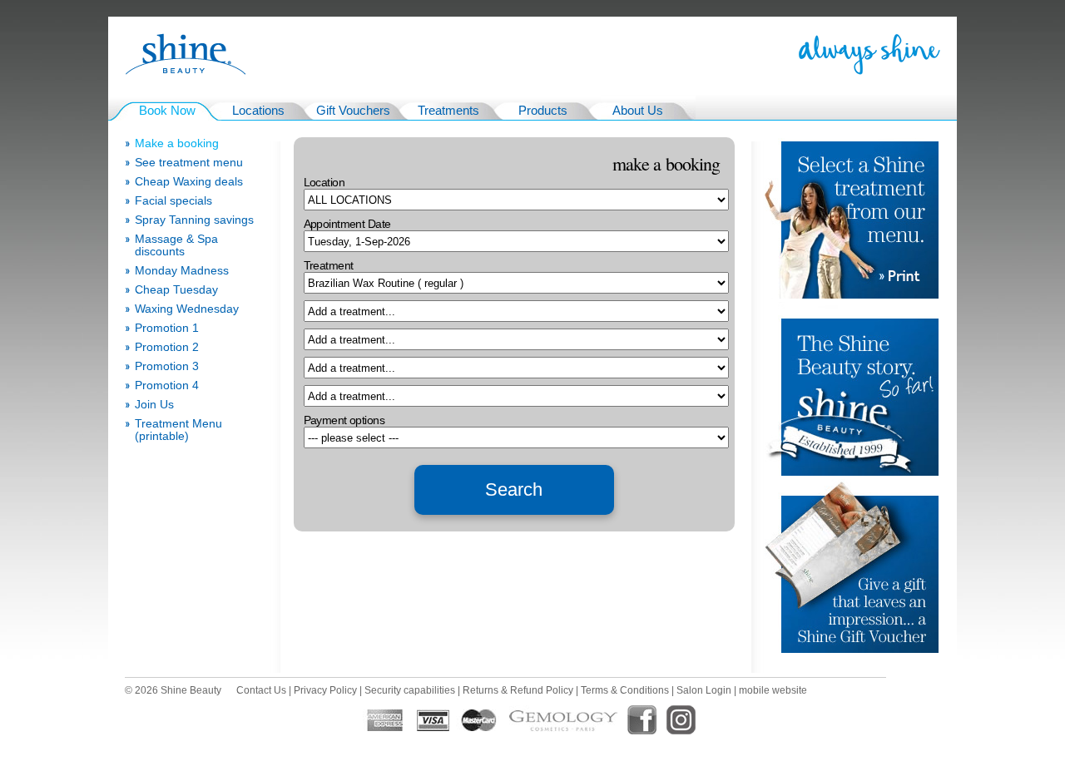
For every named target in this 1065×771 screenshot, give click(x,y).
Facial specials (173, 201)
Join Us (154, 404)
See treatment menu (189, 162)
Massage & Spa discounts (176, 245)
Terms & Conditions (625, 690)
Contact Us (261, 690)
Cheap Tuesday (176, 290)
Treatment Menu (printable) (178, 430)
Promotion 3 (167, 366)
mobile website (773, 690)
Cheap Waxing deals (189, 181)
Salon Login (703, 690)
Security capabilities (409, 690)
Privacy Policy (325, 690)
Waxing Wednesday (187, 309)
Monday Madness (182, 270)
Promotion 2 (167, 347)
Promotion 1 (167, 328)
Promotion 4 (167, 385)
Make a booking (177, 143)
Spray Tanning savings (194, 220)
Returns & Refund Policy (518, 690)
